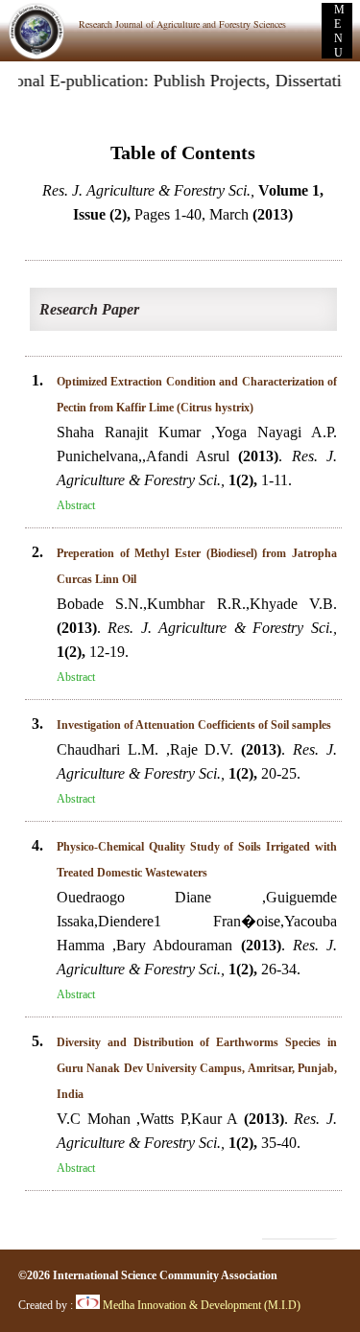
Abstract (76, 505)
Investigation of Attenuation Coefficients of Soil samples (194, 725)
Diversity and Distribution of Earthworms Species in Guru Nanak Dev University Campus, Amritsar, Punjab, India (197, 1068)
